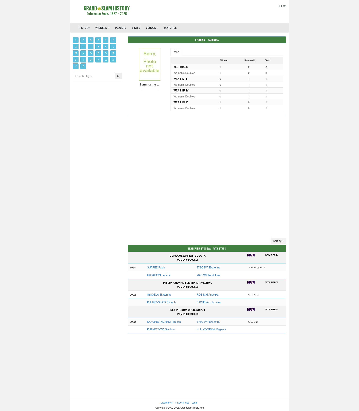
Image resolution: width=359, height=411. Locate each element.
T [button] (83, 59)
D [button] (98, 40)
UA (284, 5)
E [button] (105, 40)
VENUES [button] (151, 27)
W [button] (106, 59)
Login (194, 402)
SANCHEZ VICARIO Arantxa (164, 321)
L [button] (113, 46)
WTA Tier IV (181, 90)
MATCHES (170, 27)
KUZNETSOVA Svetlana (161, 329)
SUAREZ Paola (156, 267)
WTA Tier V (181, 102)
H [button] (83, 46)
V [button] (98, 59)
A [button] (75, 40)
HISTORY (84, 27)
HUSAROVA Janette (159, 275)
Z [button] (83, 66)
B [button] (83, 40)
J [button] (98, 46)
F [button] (113, 40)
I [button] (90, 46)
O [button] (91, 53)
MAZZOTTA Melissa (208, 275)
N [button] (83, 53)
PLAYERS (120, 27)
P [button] (98, 53)
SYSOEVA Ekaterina (208, 267)
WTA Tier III (181, 78)
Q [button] (106, 53)
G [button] (76, 46)
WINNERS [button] (101, 27)
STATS (136, 27)
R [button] (113, 53)
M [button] (76, 53)
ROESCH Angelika (208, 294)
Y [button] (75, 66)
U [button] (91, 59)
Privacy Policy (182, 402)
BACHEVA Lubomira (209, 302)
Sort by (277, 241)
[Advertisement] (207, 12)
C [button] (91, 40)
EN (280, 5)
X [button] (113, 59)
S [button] (75, 59)
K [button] (105, 46)
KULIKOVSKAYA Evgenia (161, 302)
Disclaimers (167, 402)
